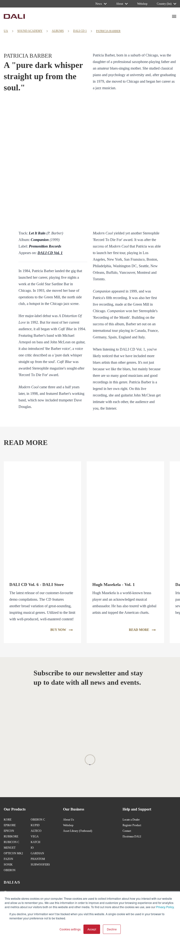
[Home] (14, 16)
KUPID (35, 825)
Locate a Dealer (131, 819)
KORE (7, 819)
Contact (127, 831)
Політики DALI (132, 836)
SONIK (8, 864)
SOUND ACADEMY (29, 31)
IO (32, 847)
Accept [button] (91, 929)
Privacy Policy (165, 907)
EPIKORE (10, 825)
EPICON (9, 831)
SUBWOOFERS (40, 864)
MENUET (9, 847)
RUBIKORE (11, 836)
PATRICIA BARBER (108, 31)
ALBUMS (58, 31)
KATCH (35, 842)
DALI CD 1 (80, 31)
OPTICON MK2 (13, 853)
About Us (68, 819)
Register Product (132, 825)
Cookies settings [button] (70, 929)
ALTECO (36, 831)
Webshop (68, 825)
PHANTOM (38, 859)
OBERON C (38, 819)
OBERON (9, 870)
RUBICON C (11, 842)
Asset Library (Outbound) (77, 831)
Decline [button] (112, 929)
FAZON (8, 859)
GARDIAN (37, 853)
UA (6, 31)
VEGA (35, 836)
